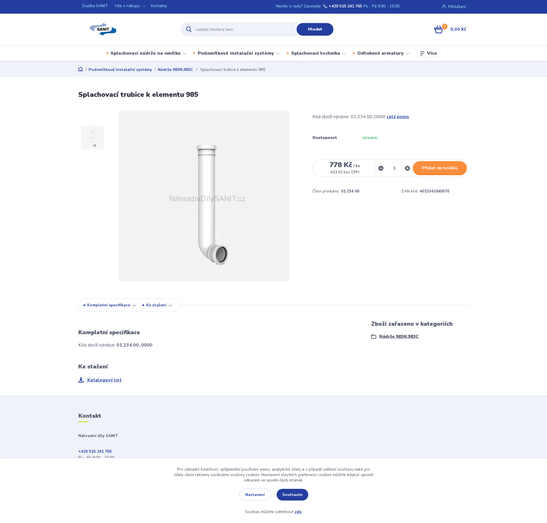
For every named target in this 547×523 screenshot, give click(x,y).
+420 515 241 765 (345, 6)
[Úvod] (124, 29)
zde (298, 511)
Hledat (315, 29)
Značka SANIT (95, 6)
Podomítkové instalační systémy (236, 53)
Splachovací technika (315, 53)
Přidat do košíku (440, 168)
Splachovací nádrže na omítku (146, 53)
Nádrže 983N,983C (175, 69)
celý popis (398, 117)
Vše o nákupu (127, 6)
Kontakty (159, 6)
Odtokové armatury (380, 53)
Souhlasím (292, 494)
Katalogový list (104, 380)
